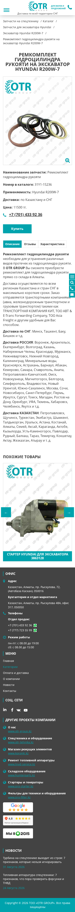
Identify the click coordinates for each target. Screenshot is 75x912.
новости (13, 850)
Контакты (9, 691)
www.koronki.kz (18, 753)
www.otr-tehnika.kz (21, 742)
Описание (12, 244)
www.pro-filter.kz (19, 797)
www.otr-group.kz (20, 731)
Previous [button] (6, 512)
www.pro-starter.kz (20, 786)
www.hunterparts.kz (21, 775)
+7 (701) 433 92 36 (25, 214)
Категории (10, 667)
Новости (8, 685)
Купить (17, 228)
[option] (37, 121)
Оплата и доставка (16, 673)
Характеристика (52, 244)
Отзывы (30, 244)
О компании (11, 679)
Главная (8, 661)
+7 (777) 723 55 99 (20, 630)
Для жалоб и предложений (58, 7)
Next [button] (69, 512)
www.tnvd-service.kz (21, 764)
